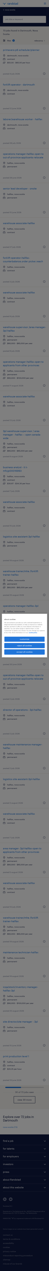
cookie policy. (33, 632)
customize (24, 639)
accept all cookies (25, 652)
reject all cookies (24, 645)
